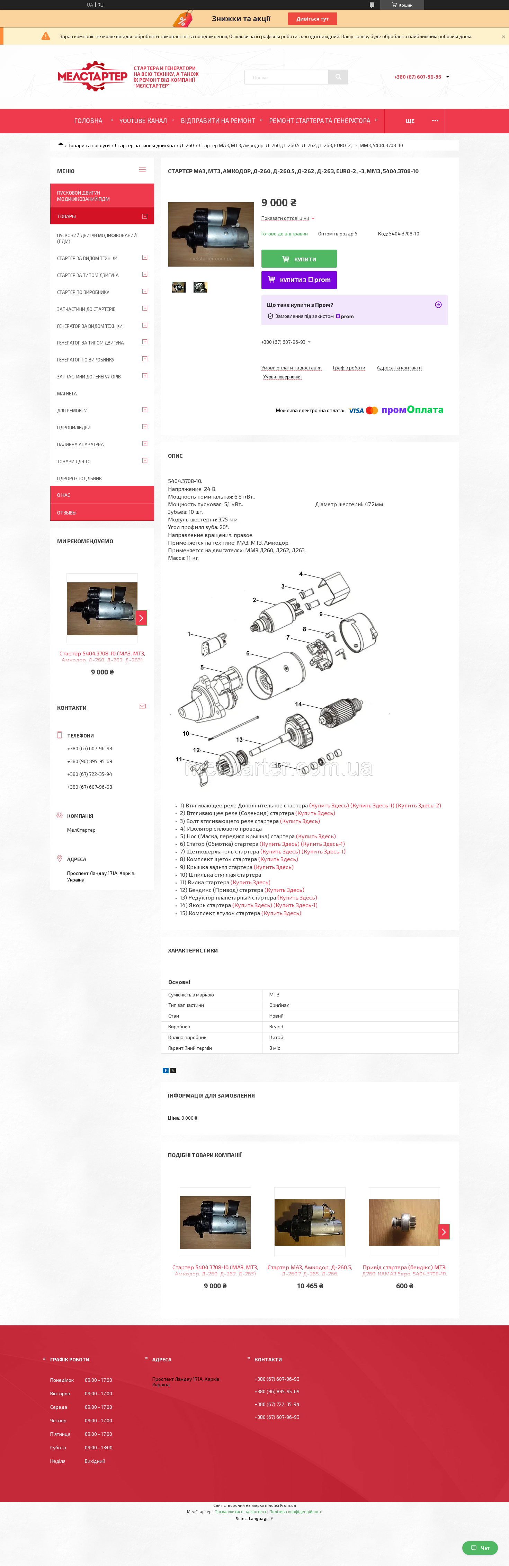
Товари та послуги (89, 145)
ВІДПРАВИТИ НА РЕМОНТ (218, 120)
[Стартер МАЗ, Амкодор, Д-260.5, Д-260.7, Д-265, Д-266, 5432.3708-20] (310, 1222)
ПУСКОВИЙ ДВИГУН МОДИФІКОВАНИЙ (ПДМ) (97, 238)
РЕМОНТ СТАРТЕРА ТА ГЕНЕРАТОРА (319, 120)
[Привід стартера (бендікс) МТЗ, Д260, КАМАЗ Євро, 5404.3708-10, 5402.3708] (404, 1222)
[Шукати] (338, 77)
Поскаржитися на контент (240, 1511)
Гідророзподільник (79, 478)
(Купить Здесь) (329, 805)
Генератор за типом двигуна (90, 343)
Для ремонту (72, 410)
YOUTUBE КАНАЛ (143, 120)
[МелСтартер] (92, 89)
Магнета (67, 393)
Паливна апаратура (80, 444)
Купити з (293, 280)
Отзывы (67, 513)
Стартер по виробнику (83, 292)
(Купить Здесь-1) (372, 805)
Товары (66, 216)
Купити (305, 259)
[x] (173, 1071)
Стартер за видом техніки (87, 258)
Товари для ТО (74, 461)
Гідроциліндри (74, 427)
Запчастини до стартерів (86, 309)
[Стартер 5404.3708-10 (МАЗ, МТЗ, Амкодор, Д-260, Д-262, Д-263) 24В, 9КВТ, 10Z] (215, 1222)
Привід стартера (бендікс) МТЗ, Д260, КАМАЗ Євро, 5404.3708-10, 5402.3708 (404, 1271)
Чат (485, 1548)
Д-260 (187, 145)
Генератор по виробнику (85, 360)
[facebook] (166, 1071)
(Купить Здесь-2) (418, 805)
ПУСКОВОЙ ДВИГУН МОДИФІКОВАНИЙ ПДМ (83, 196)
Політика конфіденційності (295, 1511)
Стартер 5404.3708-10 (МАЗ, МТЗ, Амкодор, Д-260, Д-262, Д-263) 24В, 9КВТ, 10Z (215, 1271)
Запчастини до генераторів (89, 376)
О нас (63, 495)
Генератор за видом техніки (90, 326)
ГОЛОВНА (88, 120)
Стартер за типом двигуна (145, 145)
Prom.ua (288, 1505)
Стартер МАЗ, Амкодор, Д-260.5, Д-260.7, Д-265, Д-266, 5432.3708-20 (310, 1271)
